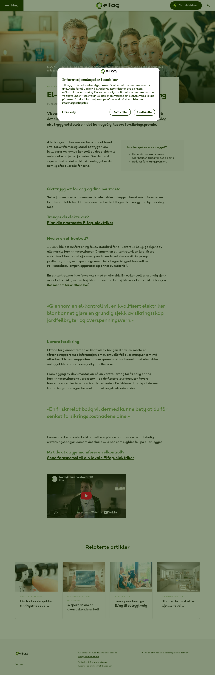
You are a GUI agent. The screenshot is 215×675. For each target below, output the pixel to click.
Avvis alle (120, 112)
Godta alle (144, 112)
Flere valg (69, 112)
